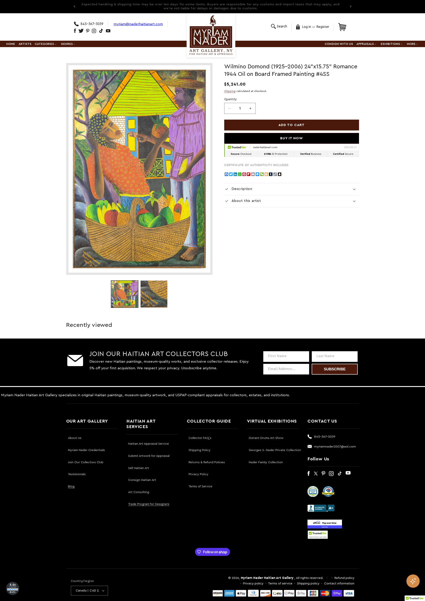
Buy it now (291, 138)
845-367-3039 (92, 24)
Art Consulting (138, 492)
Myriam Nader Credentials (86, 450)
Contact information (339, 583)
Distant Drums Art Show (266, 438)
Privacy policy (253, 583)
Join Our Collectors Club (85, 462)
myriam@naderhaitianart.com (138, 24)
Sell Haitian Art (138, 468)
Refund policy (344, 578)
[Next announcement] (350, 6)
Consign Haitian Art (142, 480)
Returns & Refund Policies (207, 462)
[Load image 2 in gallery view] (154, 294)
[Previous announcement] (74, 6)
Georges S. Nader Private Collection (275, 450)
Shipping (230, 91)
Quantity (230, 99)
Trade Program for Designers (148, 504)
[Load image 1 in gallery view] (124, 294)
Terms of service (280, 583)
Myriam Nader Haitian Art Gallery (267, 578)
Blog (71, 486)
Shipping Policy (200, 450)
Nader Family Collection (266, 462)
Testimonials (77, 474)
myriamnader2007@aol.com (335, 446)
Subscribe (335, 369)
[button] (279, 26)
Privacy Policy (198, 474)
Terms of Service (200, 486)
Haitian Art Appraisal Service (148, 443)
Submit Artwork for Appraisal (149, 455)
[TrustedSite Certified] (317, 534)
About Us (74, 438)
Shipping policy (308, 583)
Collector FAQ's (200, 438)
